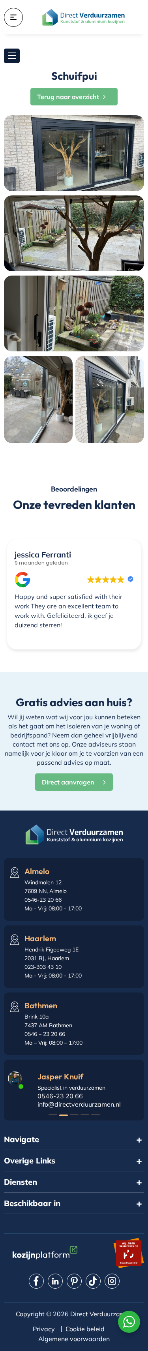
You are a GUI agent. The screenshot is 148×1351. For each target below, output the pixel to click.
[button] (63, 1115)
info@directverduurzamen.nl (79, 1104)
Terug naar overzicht (68, 97)
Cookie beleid (85, 1329)
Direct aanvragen (68, 782)
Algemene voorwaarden (74, 1339)
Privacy (44, 1329)
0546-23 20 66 (60, 1096)
